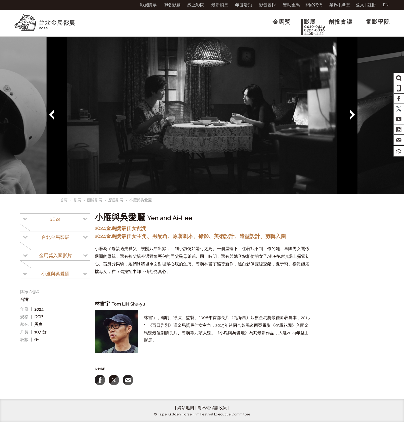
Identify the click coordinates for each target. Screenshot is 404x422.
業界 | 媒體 (339, 4)
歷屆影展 (115, 200)
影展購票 (148, 4)
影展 (77, 200)
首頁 (64, 200)
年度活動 (243, 4)
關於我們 (314, 4)
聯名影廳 (172, 4)
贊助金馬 (291, 4)
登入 (360, 4)
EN (386, 4)
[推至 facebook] (100, 380)
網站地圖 (185, 407)
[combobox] (55, 218)
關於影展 (94, 200)
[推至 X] (114, 380)
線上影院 (196, 4)
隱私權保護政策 (212, 407)
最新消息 (219, 4)
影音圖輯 (267, 4)
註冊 (372, 4)
